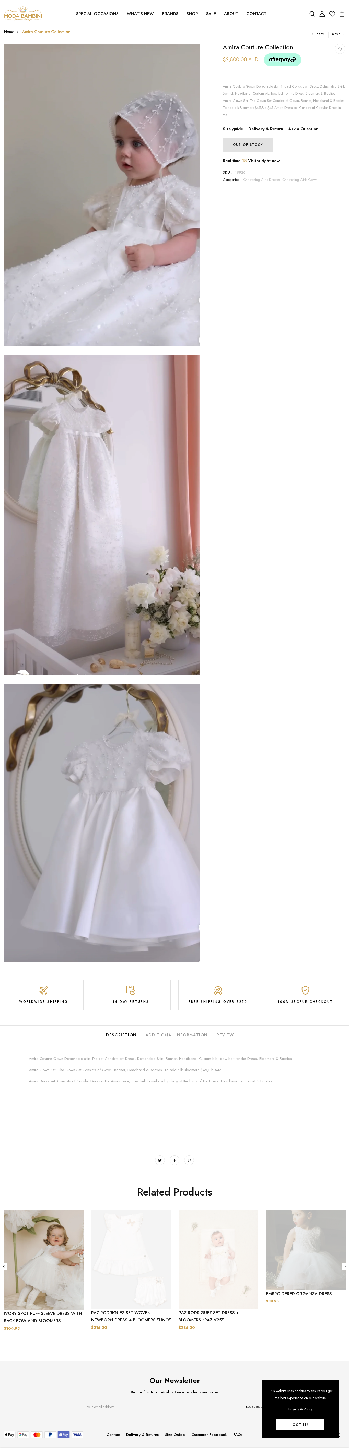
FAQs (237, 1435)
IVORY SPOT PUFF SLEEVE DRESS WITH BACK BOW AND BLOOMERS (43, 1317)
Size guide (233, 129)
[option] (43, 1280)
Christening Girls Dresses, (262, 179)
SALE (211, 14)
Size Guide (175, 1435)
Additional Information (177, 1035)
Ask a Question (303, 129)
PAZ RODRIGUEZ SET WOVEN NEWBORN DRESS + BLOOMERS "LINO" (131, 1316)
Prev (320, 34)
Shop (192, 14)
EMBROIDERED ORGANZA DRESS (299, 1293)
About (231, 14)
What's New (140, 14)
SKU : (228, 172)
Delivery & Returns (142, 1435)
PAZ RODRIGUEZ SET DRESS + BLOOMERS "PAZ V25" (209, 1316)
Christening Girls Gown (300, 179)
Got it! (300, 1424)
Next (336, 34)
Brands (170, 14)
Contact (256, 14)
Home (9, 32)
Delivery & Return (265, 129)
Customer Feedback (209, 1435)
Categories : (232, 179)
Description (121, 1035)
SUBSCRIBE (254, 1407)
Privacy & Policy (300, 1409)
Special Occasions (97, 14)
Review (225, 1035)
